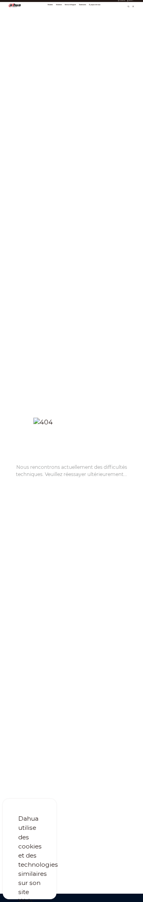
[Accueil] (15, 5)
